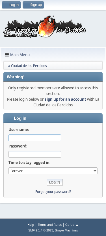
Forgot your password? (53, 191)
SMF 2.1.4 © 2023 (40, 230)
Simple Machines (66, 230)
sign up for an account (65, 99)
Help (30, 224)
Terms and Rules (50, 224)
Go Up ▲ (72, 224)
